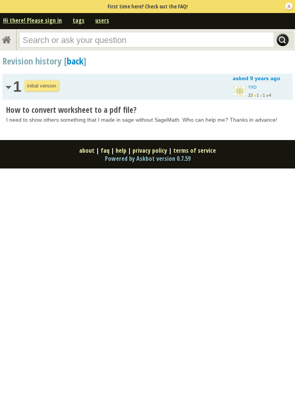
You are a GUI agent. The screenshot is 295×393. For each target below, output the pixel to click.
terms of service (194, 150)
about (86, 150)
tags (79, 20)
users (102, 20)
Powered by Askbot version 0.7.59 (148, 158)
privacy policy (150, 150)
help (121, 150)
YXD (252, 87)
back (75, 60)
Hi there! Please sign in (32, 20)
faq (105, 150)
